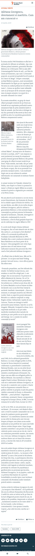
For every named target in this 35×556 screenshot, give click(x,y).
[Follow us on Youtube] (7, 540)
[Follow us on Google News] (21, 540)
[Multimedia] (17, 553)
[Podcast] (7, 553)
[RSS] (16, 540)
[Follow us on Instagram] (12, 540)
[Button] (30, 27)
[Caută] (28, 553)
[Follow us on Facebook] (3, 540)
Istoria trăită (7, 8)
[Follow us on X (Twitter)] (25, 540)
